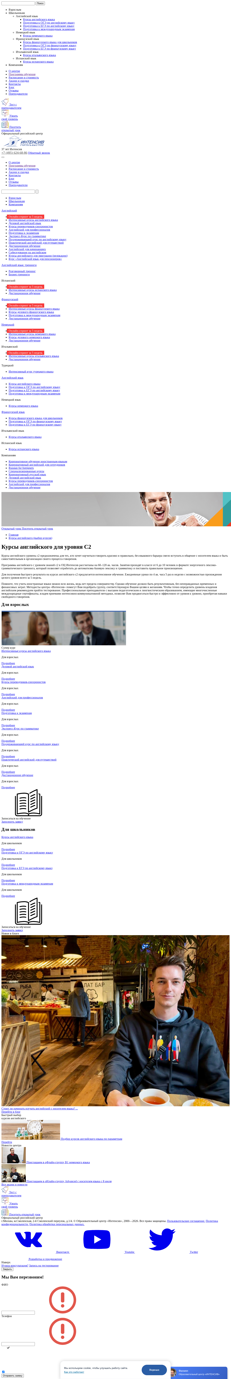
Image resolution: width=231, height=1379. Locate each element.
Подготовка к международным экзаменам (49, 29)
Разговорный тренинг (22, 271)
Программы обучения (22, 74)
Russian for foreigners (21, 467)
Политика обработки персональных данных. (56, 1224)
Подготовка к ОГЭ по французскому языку (49, 45)
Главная (13, 534)
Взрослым (15, 197)
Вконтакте (63, 1252)
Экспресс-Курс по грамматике (27, 236)
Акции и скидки (19, 80)
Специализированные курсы (26, 471)
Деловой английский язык (25, 223)
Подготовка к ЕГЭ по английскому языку (48, 25)
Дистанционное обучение (24, 245)
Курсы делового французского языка (31, 312)
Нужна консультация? (14, 1265)
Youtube (129, 1252)
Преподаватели (18, 93)
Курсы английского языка (39, 19)
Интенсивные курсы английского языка (33, 219)
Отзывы (14, 90)
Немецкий (7, 324)
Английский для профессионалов (29, 229)
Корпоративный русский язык (27, 474)
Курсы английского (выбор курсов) (30, 538)
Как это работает (74, 1372)
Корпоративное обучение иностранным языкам (38, 461)
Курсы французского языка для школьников (50, 42)
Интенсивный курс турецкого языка (31, 371)
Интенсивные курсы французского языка (34, 308)
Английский (9, 210)
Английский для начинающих (27, 249)
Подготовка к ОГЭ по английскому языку (49, 22)
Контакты (15, 84)
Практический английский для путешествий (36, 242)
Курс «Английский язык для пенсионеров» (35, 258)
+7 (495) (14, 153)
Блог (11, 87)
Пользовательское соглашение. (186, 1221)
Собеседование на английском (27, 252)
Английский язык (12, 377)
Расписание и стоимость (24, 77)
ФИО (4, 1284)
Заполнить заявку (12, 821)
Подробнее (8, 663)
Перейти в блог (11, 1111)
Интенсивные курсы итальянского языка (34, 356)
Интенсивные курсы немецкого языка (32, 334)
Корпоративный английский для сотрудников (37, 464)
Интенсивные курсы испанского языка (33, 290)
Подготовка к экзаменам (24, 232)
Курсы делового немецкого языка (29, 337)
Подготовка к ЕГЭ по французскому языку (49, 48)
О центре (14, 71)
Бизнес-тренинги (19, 274)
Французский (9, 299)
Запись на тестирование (44, 1265)
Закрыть (7, 1269)
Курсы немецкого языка (38, 35)
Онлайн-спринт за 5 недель (25, 216)
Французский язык (13, 412)
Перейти (6, 1142)
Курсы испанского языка (38, 61)
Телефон (6, 1316)
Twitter (193, 1252)
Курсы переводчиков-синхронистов (31, 226)
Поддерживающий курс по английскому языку (37, 239)
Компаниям (16, 204)
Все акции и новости (14, 1184)
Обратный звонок (39, 152)
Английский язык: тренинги (19, 265)
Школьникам (17, 201)
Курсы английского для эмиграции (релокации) (38, 255)
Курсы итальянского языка (39, 55)
